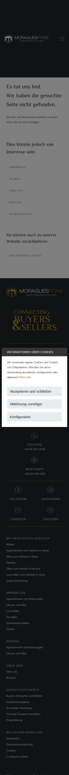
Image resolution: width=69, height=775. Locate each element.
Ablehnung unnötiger (26, 404)
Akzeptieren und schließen (30, 391)
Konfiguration (20, 417)
